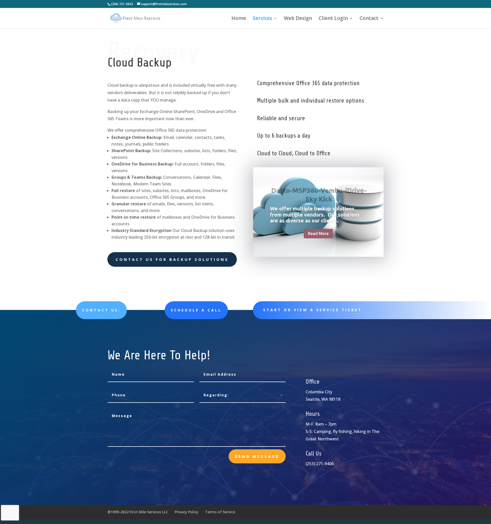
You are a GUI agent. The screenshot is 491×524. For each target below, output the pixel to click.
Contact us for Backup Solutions (172, 259)
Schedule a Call (196, 310)
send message (257, 456)
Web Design (298, 18)
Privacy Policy (186, 511)
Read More (318, 233)
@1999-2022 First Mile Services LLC (137, 511)
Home (238, 18)
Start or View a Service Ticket (312, 309)
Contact (369, 18)
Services (262, 18)
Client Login (333, 18)
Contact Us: (101, 310)
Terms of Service (220, 511)
